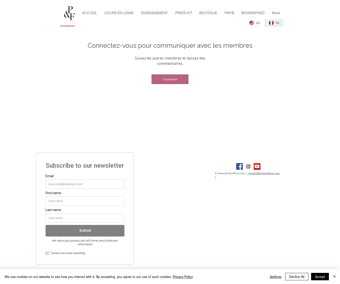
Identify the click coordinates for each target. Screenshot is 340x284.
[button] (208, 13)
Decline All (296, 276)
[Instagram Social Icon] (248, 166)
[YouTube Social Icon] (257, 166)
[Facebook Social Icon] (239, 166)
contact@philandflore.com (264, 173)
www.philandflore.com (231, 173)
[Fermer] (334, 276)
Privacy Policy (183, 276)
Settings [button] (275, 276)
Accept (320, 276)
